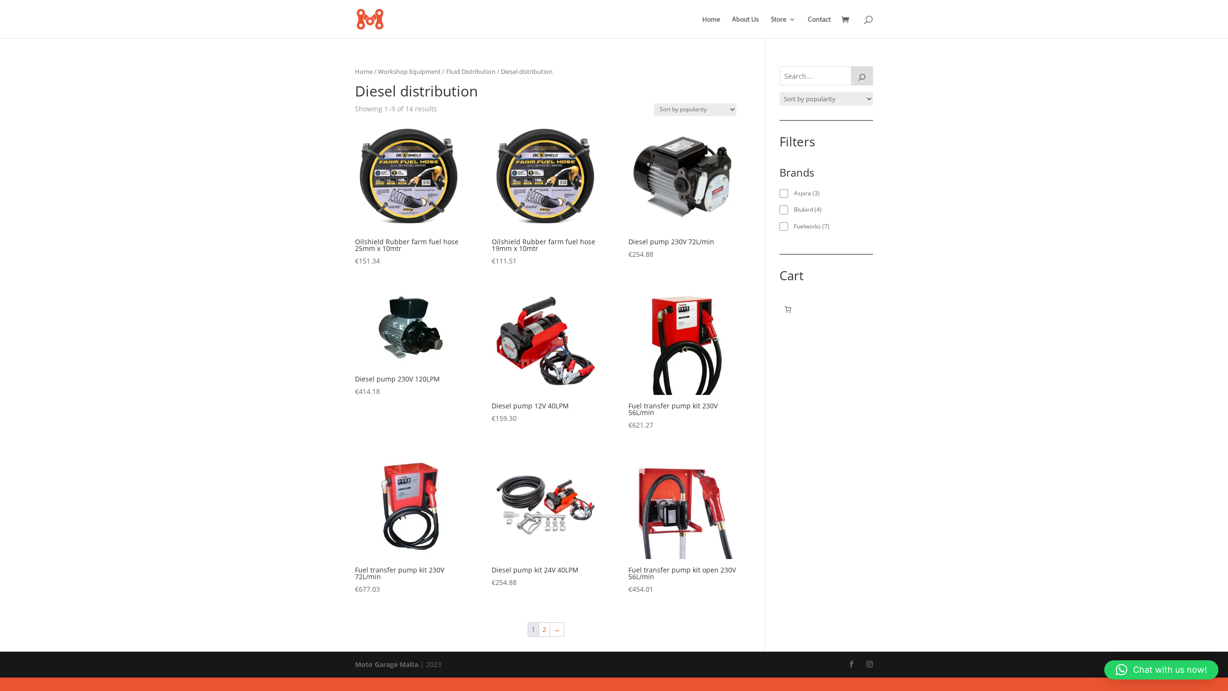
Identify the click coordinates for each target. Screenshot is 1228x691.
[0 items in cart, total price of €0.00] (787, 309)
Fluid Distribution (471, 71)
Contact (819, 20)
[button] (1161, 669)
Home (711, 20)
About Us (745, 20)
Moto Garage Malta (386, 664)
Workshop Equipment (409, 71)
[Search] (862, 75)
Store (778, 20)
